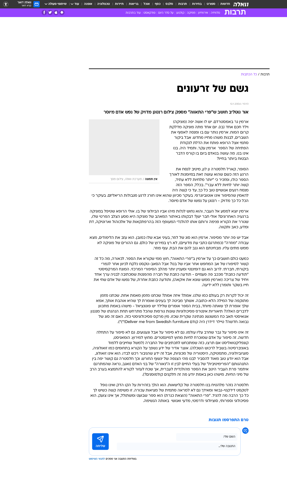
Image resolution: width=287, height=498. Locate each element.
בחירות (197, 4)
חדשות (225, 4)
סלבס (169, 4)
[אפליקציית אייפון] (56, 12)
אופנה (88, 4)
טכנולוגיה (103, 4)
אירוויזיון (203, 13)
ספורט (211, 4)
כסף (158, 4)
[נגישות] (5, 4)
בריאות (133, 4)
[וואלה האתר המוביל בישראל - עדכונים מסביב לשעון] (241, 4)
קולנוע (180, 13)
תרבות (182, 4)
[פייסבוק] (44, 12)
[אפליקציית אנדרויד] (62, 12)
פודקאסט (149, 13)
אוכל (147, 4)
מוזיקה (191, 13)
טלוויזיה (215, 13)
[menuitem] (222, 4)
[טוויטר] (50, 12)
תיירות (119, 4)
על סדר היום (166, 13)
